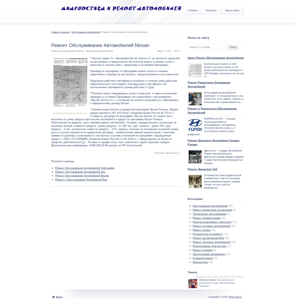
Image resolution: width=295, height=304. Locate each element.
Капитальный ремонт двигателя (212, 222)
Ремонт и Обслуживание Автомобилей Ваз (81, 179)
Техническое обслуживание (209, 214)
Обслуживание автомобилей (86, 32)
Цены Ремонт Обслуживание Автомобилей (216, 57)
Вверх (59, 297)
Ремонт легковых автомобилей (211, 242)
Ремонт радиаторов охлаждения (212, 209)
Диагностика (200, 262)
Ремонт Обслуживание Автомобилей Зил (80, 171)
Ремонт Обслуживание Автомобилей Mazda (82, 175)
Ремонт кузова (201, 230)
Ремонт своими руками (207, 218)
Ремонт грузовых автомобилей (211, 226)
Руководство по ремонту (208, 234)
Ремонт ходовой (202, 250)
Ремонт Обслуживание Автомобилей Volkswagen (85, 168)
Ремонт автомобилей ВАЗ (208, 238)
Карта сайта (232, 10)
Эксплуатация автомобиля (209, 254)
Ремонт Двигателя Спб (202, 169)
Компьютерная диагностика (209, 246)
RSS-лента (235, 297)
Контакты (211, 10)
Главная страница (60, 32)
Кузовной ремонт (203, 258)
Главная (192, 10)
